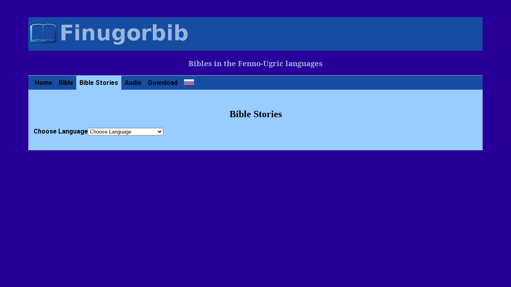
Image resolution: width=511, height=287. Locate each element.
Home (43, 82)
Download (163, 82)
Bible (66, 82)
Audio (133, 82)
